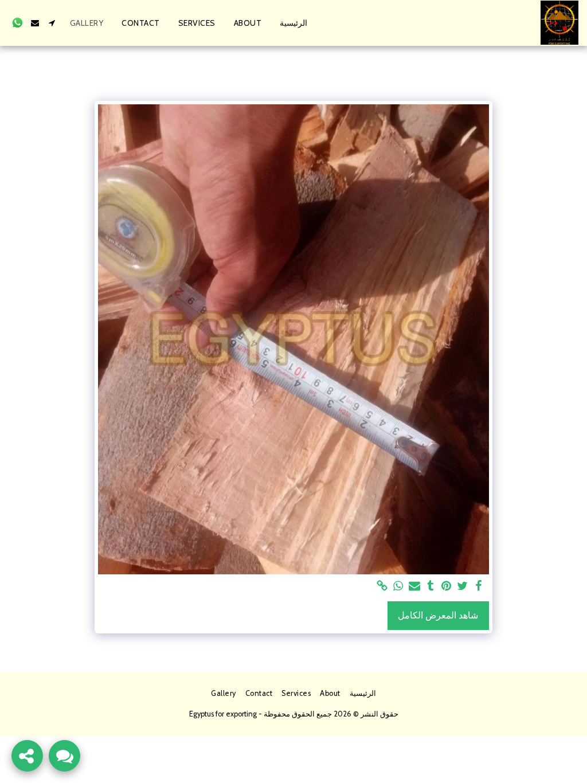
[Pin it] (446, 586)
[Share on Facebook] (478, 586)
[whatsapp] (398, 586)
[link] (382, 586)
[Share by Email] (414, 586)
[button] (52, 23)
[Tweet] (462, 586)
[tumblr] (430, 586)
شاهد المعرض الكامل (438, 615)
